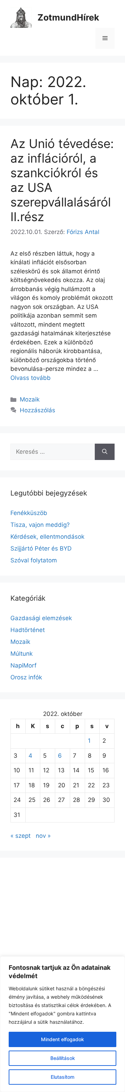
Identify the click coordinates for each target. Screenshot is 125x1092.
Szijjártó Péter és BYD (41, 548)
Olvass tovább (30, 377)
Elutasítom (62, 1077)
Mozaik (30, 399)
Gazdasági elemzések (41, 618)
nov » (43, 835)
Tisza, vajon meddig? (40, 524)
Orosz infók (26, 677)
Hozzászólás (37, 410)
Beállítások (62, 1058)
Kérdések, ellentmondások (47, 536)
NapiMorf (23, 665)
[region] (62, 1024)
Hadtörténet (27, 629)
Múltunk (21, 653)
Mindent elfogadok (62, 1039)
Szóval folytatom (33, 560)
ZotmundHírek (68, 17)
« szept (20, 835)
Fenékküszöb (28, 512)
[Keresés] (105, 452)
